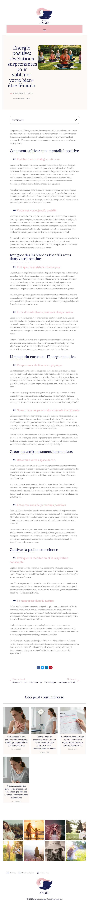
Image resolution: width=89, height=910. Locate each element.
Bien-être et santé (23, 93)
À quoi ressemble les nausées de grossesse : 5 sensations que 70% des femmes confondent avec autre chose (16, 792)
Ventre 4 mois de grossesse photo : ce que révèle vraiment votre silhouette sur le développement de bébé (44, 742)
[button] (44, 30)
